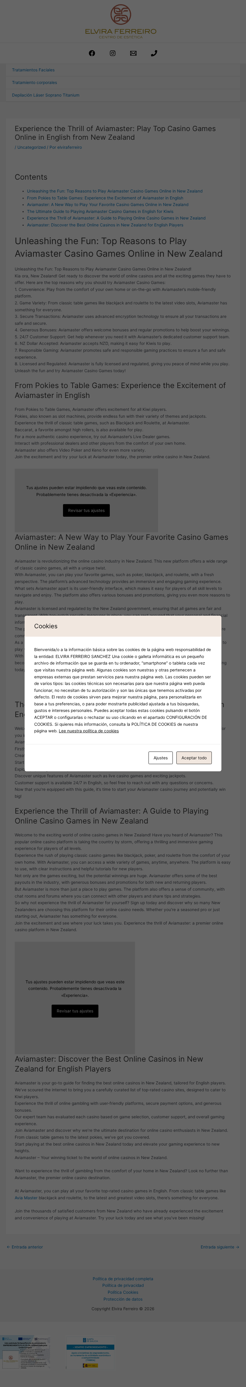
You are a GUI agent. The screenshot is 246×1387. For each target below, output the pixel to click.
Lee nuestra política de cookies (89, 730)
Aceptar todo (194, 757)
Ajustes (161, 757)
